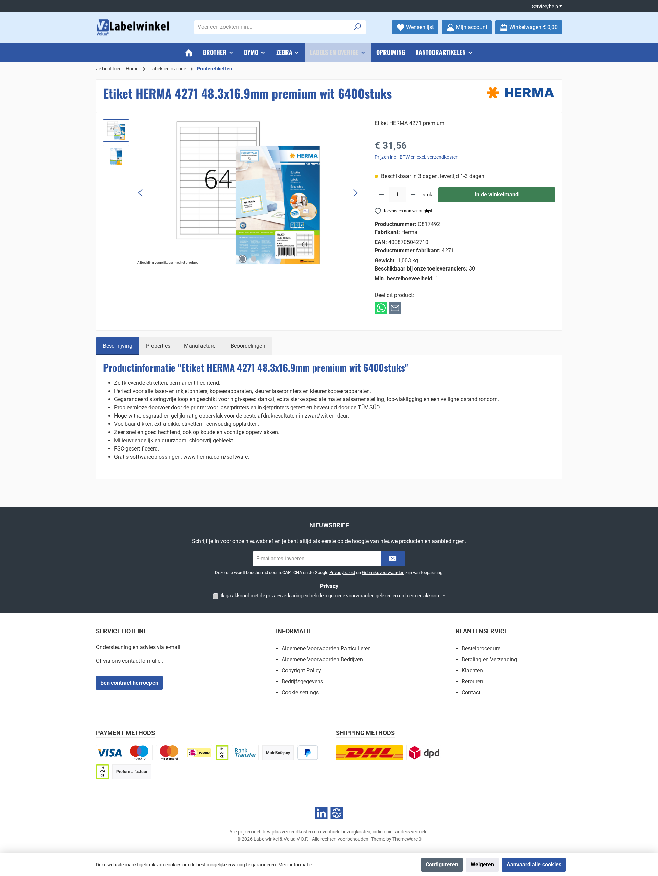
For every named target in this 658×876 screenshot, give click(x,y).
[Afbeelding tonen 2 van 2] (253, 259)
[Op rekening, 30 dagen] (222, 752)
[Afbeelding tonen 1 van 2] (242, 259)
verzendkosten (297, 832)
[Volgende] (355, 193)
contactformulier (142, 661)
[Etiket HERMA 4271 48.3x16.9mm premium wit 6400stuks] (248, 193)
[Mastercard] (169, 752)
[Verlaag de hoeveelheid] (382, 194)
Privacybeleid (342, 572)
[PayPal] (308, 752)
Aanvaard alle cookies (534, 864)
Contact (471, 692)
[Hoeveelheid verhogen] (413, 194)
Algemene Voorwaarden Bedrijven (322, 659)
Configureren (442, 864)
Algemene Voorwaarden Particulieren (326, 648)
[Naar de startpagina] (133, 27)
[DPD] (423, 752)
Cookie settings (300, 692)
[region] (232, 193)
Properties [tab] (158, 346)
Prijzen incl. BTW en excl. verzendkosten (417, 157)
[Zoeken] (358, 27)
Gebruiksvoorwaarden (383, 572)
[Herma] (520, 92)
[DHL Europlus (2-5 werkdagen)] (369, 752)
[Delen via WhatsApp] (381, 307)
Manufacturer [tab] (200, 346)
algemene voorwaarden (350, 595)
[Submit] (393, 558)
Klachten (472, 670)
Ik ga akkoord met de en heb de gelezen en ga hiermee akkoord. (333, 595)
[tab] (117, 346)
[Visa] (109, 752)
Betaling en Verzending (489, 659)
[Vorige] (141, 193)
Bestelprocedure (481, 648)
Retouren (472, 681)
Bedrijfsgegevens (302, 681)
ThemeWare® (407, 839)
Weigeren (482, 864)
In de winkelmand (497, 194)
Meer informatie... (297, 864)
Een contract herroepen (129, 683)
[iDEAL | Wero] (199, 752)
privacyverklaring (284, 595)
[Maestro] (139, 752)
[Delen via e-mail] (395, 307)
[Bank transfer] (245, 752)
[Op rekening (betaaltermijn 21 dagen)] (102, 771)
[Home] (189, 52)
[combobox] (272, 27)
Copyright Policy (301, 670)
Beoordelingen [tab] (248, 346)
